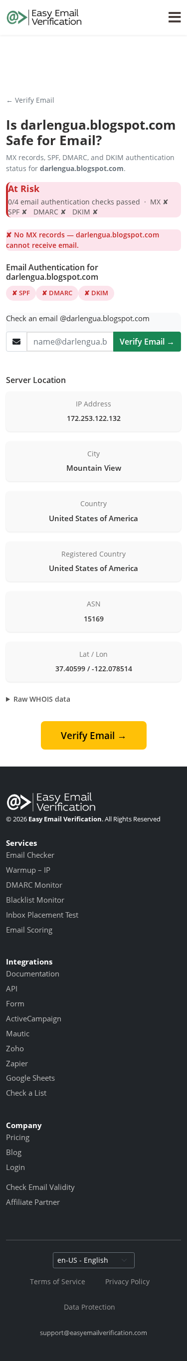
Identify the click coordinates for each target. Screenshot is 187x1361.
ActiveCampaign (33, 1018)
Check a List (26, 1093)
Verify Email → (147, 341)
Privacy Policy (127, 1281)
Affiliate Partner (33, 1202)
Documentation (32, 973)
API (11, 988)
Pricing (17, 1137)
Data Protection (89, 1307)
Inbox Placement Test (42, 915)
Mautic (17, 1033)
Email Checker (30, 855)
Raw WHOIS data (41, 699)
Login (15, 1167)
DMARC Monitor (34, 885)
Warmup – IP (28, 870)
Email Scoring (29, 930)
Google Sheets (30, 1078)
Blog (13, 1152)
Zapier (17, 1063)
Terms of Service (57, 1281)
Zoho (15, 1048)
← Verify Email (30, 100)
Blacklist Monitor (35, 900)
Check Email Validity (40, 1187)
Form (15, 1003)
